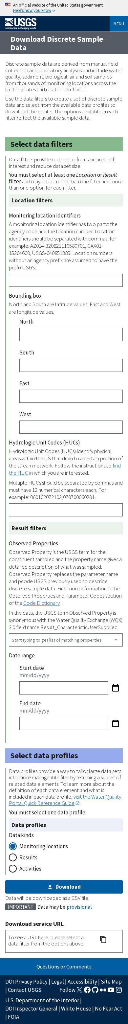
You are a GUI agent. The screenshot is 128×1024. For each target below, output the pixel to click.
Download (68, 886)
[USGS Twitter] (79, 991)
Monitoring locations (43, 846)
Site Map (111, 981)
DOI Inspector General (31, 1008)
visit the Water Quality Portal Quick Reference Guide (65, 800)
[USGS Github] (95, 991)
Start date (31, 667)
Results (28, 857)
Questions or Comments (64, 966)
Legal (57, 981)
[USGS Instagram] (119, 991)
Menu (119, 24)
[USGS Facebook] (87, 991)
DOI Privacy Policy (26, 981)
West (25, 414)
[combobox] (66, 640)
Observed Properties (33, 543)
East (24, 383)
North (26, 321)
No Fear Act (108, 1008)
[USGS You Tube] (111, 991)
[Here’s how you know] (64, 8)
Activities (30, 868)
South (26, 352)
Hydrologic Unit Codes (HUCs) (44, 442)
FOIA (13, 1016)
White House (76, 1008)
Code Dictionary (41, 602)
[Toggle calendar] (115, 688)
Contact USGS (24, 989)
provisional (79, 906)
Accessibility (82, 981)
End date (30, 703)
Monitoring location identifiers (45, 215)
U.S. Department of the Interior (42, 1000)
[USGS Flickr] (103, 991)
